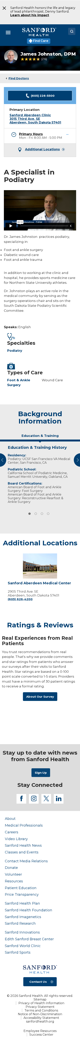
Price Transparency (22, 894)
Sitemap (40, 999)
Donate (11, 867)
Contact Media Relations (26, 861)
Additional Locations (42, 149)
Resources (14, 881)
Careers (11, 832)
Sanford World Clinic (23, 946)
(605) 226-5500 (43, 95)
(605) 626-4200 (20, 599)
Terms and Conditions (41, 1010)
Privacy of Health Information (41, 1003)
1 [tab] (29, 514)
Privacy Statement (40, 1007)
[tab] (40, 437)
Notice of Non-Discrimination (40, 1014)
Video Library (16, 839)
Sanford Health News (23, 845)
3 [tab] (42, 514)
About (10, 818)
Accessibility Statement (41, 1018)
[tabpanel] (40, 474)
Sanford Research (20, 923)
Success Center (41, 1034)
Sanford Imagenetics (23, 917)
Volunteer (13, 874)
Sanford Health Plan (22, 903)
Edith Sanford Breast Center (29, 939)
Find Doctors (19, 78)
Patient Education (21, 888)
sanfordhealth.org (40, 1021)
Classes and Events (21, 852)
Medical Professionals (24, 825)
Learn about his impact (29, 15)
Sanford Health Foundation (28, 910)
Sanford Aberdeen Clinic (30, 115)
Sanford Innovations (22, 932)
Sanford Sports (17, 952)
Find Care (40, 41)
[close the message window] (3, 8)
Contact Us (38, 982)
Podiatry (14, 350)
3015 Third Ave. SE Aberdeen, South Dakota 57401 (35, 120)
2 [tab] (36, 514)
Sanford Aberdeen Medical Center (39, 583)
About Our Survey (40, 696)
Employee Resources (40, 1031)
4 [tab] (48, 514)
